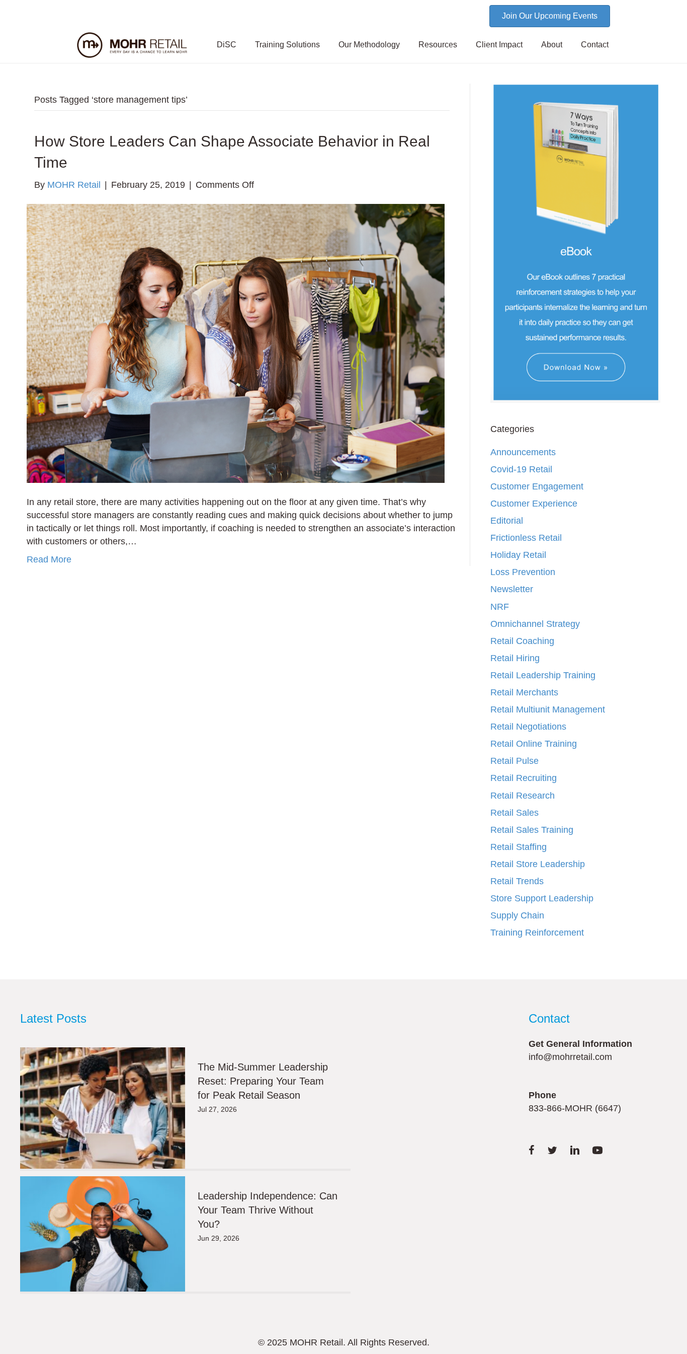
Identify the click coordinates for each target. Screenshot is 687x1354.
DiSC (226, 44)
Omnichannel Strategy (535, 624)
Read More (49, 559)
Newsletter (511, 589)
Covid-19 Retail (521, 469)
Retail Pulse (514, 761)
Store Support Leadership (541, 898)
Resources (437, 44)
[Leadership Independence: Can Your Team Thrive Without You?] (102, 1234)
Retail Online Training (533, 744)
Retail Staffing (518, 847)
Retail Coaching (522, 641)
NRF (499, 607)
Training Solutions (287, 44)
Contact (595, 44)
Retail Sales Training (531, 830)
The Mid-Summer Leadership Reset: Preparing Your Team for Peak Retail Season (263, 1081)
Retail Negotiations (528, 727)
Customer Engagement (536, 486)
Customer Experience (533, 503)
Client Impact (499, 44)
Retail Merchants (524, 692)
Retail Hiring (515, 658)
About (551, 44)
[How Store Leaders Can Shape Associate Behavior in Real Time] (236, 343)
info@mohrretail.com (570, 1057)
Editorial (506, 521)
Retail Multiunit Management (547, 709)
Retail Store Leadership (537, 864)
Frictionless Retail (526, 538)
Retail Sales (514, 813)
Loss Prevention (522, 572)
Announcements (523, 452)
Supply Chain (517, 915)
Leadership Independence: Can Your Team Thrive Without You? (267, 1210)
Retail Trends (517, 881)
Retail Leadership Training (542, 675)
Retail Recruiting (523, 778)
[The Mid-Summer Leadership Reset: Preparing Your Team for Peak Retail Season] (102, 1108)
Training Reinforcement (537, 933)
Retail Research (522, 796)
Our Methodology (369, 44)
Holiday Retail (518, 555)
